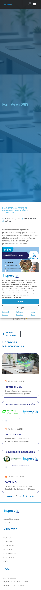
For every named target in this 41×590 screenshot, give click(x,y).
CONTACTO (8, 557)
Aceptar (20, 301)
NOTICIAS (7, 549)
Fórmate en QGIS (13, 387)
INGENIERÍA (7, 208)
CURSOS (7, 538)
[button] (34, 4)
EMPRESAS (8, 546)
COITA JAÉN (11, 482)
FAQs (5, 561)
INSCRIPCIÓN (9, 553)
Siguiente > (30, 496)
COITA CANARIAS (14, 434)
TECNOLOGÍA (8, 213)
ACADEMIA (8, 542)
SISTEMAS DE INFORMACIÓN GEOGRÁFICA (15, 209)
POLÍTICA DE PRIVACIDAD (15, 582)
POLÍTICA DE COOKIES (13, 586)
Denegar (20, 308)
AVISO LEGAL (9, 578)
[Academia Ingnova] (11, 513)
